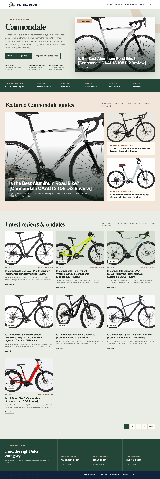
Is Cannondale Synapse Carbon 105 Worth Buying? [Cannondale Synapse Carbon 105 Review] (23, 337)
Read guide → (9, 284)
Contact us (102, 474)
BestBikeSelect (26, 4)
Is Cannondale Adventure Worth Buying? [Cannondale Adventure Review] (129, 195)
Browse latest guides (18, 56)
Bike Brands (131, 5)
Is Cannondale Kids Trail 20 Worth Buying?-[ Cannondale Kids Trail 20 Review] (72, 273)
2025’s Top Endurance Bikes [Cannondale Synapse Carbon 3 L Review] (130, 149)
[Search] (151, 5)
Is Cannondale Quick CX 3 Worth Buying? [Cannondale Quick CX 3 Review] (130, 336)
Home (109, 5)
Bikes (117, 5)
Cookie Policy (128, 474)
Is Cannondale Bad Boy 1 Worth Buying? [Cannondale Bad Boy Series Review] (27, 272)
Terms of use (115, 474)
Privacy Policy (89, 474)
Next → (151, 426)
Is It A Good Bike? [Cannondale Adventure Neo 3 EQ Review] (22, 400)
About (143, 5)
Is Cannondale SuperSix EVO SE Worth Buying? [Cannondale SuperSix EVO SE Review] (125, 273)
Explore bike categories (47, 56)
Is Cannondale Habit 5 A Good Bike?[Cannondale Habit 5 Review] (76, 336)
